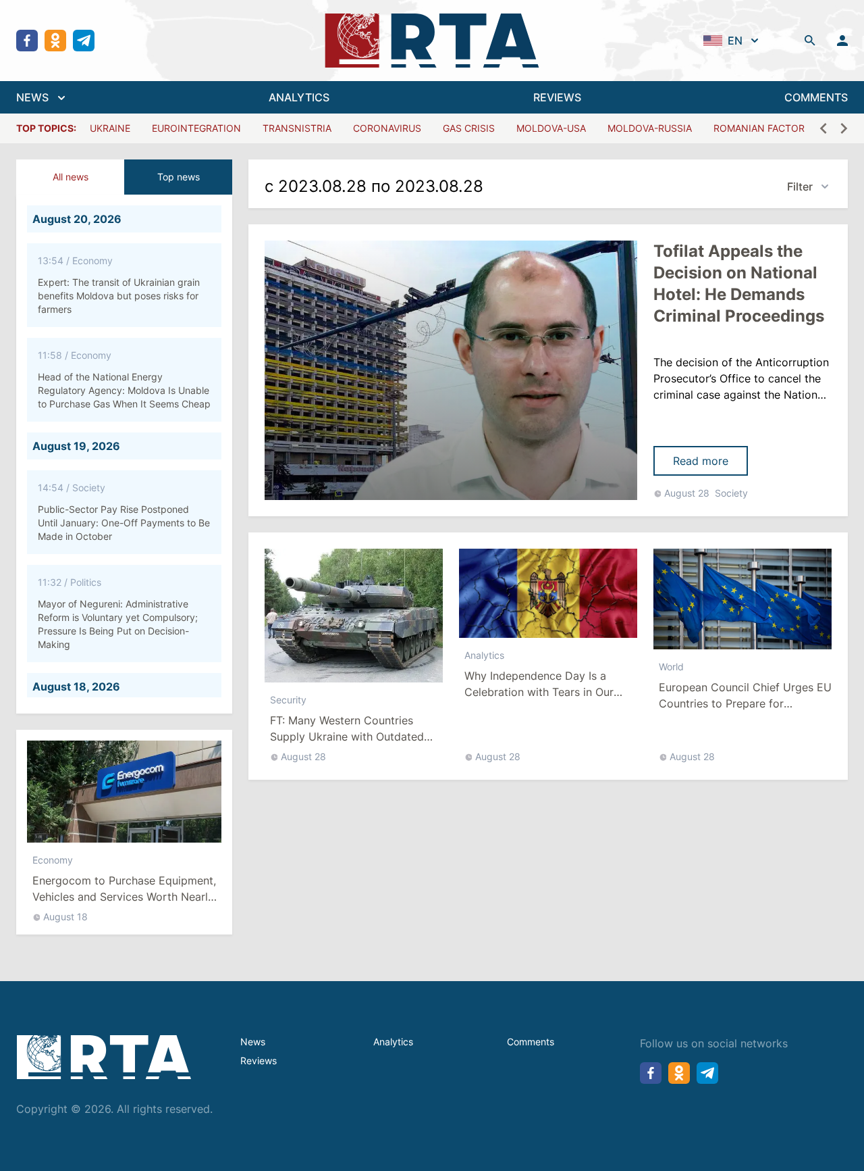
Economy (52, 860)
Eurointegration (196, 128)
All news (70, 176)
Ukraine (110, 128)
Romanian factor (759, 128)
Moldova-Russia (650, 128)
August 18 (65, 916)
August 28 (686, 493)
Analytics (484, 655)
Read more (700, 461)
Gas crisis (469, 128)
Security (288, 699)
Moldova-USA (551, 128)
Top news (178, 176)
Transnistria (297, 128)
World (671, 666)
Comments (530, 1041)
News (252, 1041)
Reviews (258, 1060)
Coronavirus (387, 128)
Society (731, 493)
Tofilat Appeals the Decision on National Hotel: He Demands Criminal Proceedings (738, 283)
